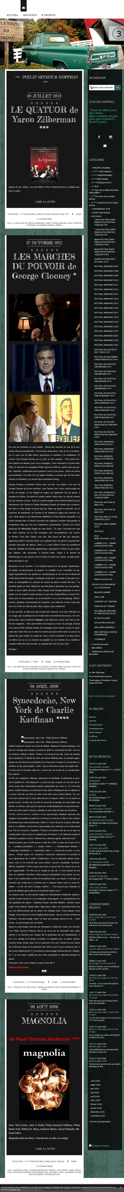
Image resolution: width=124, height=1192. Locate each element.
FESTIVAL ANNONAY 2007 (106, 266)
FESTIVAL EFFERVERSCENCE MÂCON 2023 (104, 450)
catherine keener (45, 225)
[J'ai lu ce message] (121, 1187)
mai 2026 (95, 1092)
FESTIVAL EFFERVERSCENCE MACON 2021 (104, 443)
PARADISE (94, 781)
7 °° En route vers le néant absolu (102, 197)
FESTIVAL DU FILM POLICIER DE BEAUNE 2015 (105, 401)
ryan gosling (64, 667)
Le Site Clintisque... (97, 672)
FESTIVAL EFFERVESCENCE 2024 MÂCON (103, 464)
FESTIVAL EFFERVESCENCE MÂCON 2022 (103, 486)
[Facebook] (99, 137)
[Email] (24, 5)
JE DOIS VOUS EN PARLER (103, 584)
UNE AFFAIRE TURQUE (100, 834)
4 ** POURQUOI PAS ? (102, 183)
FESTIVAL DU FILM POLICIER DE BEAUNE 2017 (105, 416)
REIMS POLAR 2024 (103, 579)
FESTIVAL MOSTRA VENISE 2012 (105, 503)
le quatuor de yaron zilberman (29, 223)
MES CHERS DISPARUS (104, 627)
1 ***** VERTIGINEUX (101, 171)
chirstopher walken (56, 223)
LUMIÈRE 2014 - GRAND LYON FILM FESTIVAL (105, 573)
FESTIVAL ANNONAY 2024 (106, 340)
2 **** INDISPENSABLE (35, 982)
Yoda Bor (93, 949)
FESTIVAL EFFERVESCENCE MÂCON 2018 (103, 479)
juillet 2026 (96, 1085)
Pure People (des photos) (100, 676)
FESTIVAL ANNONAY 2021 (106, 331)
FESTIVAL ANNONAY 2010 (106, 280)
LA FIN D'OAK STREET (100, 809)
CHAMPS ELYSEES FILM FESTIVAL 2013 (52, 214)
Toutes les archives (100, 1122)
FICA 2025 (99, 531)
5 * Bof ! (35, 662)
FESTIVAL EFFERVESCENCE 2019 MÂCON (103, 457)
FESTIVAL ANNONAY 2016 (106, 308)
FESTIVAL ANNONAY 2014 (106, 299)
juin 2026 (95, 1089)
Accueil (13, 15)
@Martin (93, 1046)
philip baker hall (40, 1172)
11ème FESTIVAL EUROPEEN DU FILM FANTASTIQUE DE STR (105, 232)
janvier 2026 (96, 1108)
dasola (92, 963)
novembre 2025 (98, 1116)
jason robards (36, 1174)
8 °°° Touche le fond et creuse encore (103, 204)
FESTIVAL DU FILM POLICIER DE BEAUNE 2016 (105, 408)
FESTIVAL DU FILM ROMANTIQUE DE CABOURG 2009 (105, 434)
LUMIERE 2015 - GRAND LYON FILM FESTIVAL (105, 544)
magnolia (18, 1170)
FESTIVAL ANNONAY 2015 (106, 303)
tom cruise (61, 1170)
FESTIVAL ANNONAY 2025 (106, 345)
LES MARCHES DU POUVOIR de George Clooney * (44, 266)
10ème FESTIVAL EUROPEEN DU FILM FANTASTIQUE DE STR (105, 222)
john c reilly (74, 1170)
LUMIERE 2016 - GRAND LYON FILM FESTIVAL (105, 551)
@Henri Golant (95, 1029)
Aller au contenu (10, 2)
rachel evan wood (48, 669)
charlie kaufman (45, 987)
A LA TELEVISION (102, 587)
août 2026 (95, 1081)
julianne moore (73, 1172)
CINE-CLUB (99, 597)
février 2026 (96, 1104)
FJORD (92, 795)
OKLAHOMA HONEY (99, 767)
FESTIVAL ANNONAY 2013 (106, 294)
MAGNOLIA (44, 1021)
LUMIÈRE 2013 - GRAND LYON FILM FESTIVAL (105, 566)
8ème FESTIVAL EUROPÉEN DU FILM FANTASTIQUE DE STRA (105, 242)
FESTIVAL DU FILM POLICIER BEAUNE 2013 (105, 372)
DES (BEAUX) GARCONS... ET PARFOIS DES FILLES (105, 612)
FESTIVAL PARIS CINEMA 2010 (105, 525)
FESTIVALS (97, 216)
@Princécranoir (96, 978)
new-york (31, 987)
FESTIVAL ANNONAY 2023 (106, 336)
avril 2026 (95, 1096)
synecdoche (19, 987)
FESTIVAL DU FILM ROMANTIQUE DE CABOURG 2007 (105, 424)
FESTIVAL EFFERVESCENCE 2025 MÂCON (103, 472)
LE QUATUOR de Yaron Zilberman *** (44, 119)
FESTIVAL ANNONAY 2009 (106, 275)
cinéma (58, 225)
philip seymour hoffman (66, 987)
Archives (30, 15)
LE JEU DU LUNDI (102, 618)
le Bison (92, 934)
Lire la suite (45, 201)
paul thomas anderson (35, 1170)
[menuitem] (13, 15)
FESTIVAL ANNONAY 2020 (106, 326)
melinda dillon (52, 1174)
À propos (49, 15)
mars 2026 (95, 1100)
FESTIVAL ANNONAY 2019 (106, 322)
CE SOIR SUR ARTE (98, 848)
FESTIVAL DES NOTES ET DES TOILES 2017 (105, 351)
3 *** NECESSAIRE (27, 214)
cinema (61, 669)
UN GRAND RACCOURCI (101, 820)
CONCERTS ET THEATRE (105, 601)
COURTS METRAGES (101, 213)
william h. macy (56, 1172)
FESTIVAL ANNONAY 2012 (106, 289)
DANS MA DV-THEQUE (54, 1161)
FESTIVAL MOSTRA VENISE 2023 (105, 510)
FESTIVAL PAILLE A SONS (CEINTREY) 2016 (105, 518)
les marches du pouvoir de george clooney (35, 667)
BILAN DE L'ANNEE (102, 592)
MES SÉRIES (97, 648)
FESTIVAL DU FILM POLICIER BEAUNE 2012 (105, 365)
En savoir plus (14, 1189)
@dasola (93, 1061)
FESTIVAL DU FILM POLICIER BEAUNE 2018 (105, 380)
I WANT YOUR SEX (98, 876)
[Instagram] (111, 137)
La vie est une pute (100, 644)
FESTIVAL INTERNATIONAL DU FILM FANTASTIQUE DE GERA (105, 495)
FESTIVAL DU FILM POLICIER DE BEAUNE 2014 (105, 394)
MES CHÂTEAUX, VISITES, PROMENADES (105, 633)
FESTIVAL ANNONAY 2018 (106, 317)
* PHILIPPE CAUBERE (101, 168)
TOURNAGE (99, 639)
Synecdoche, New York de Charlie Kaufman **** (44, 709)
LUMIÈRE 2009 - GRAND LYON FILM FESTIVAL (105, 559)
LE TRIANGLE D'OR (99, 862)
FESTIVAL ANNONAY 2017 (106, 313)
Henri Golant (95, 732)
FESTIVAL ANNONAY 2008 (106, 271)
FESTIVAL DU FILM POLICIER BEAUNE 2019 (105, 387)
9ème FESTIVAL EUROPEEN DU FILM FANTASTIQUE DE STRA (105, 252)
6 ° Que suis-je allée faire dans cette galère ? (104, 191)
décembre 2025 (98, 1112)
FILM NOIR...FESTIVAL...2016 (104, 537)
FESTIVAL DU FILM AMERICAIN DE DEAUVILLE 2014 (106, 358)
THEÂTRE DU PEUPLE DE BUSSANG (101, 653)
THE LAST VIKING (98, 887)
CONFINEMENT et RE (101, 209)
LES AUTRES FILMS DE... (105, 623)
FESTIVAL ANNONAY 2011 (106, 285)
